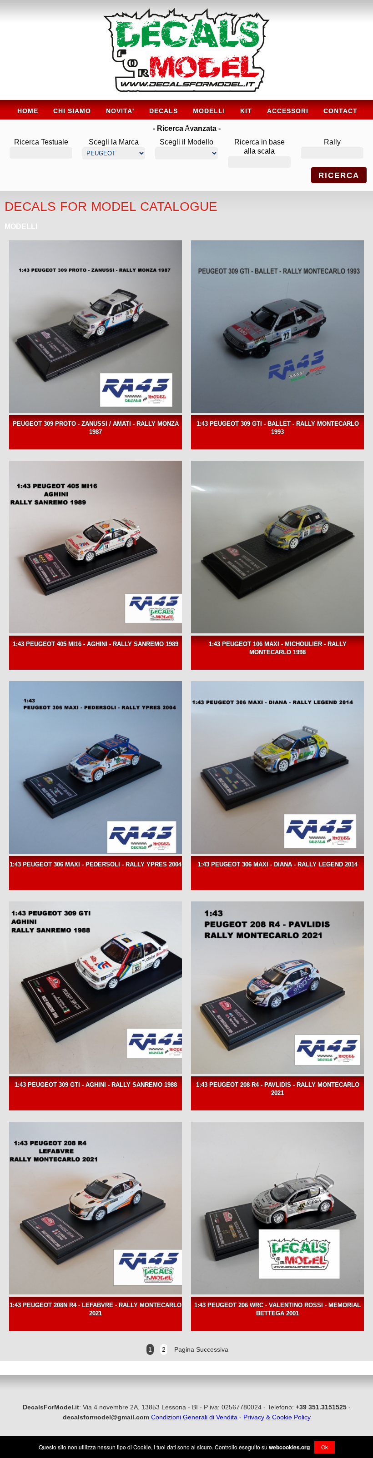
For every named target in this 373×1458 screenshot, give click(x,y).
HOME (27, 110)
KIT (246, 110)
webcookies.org (289, 1447)
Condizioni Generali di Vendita (194, 1417)
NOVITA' (120, 110)
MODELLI (209, 110)
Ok (324, 1447)
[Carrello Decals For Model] (186, 134)
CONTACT (340, 110)
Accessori (287, 110)
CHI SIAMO (72, 110)
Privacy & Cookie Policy (277, 1417)
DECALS (163, 110)
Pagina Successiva (200, 1349)
